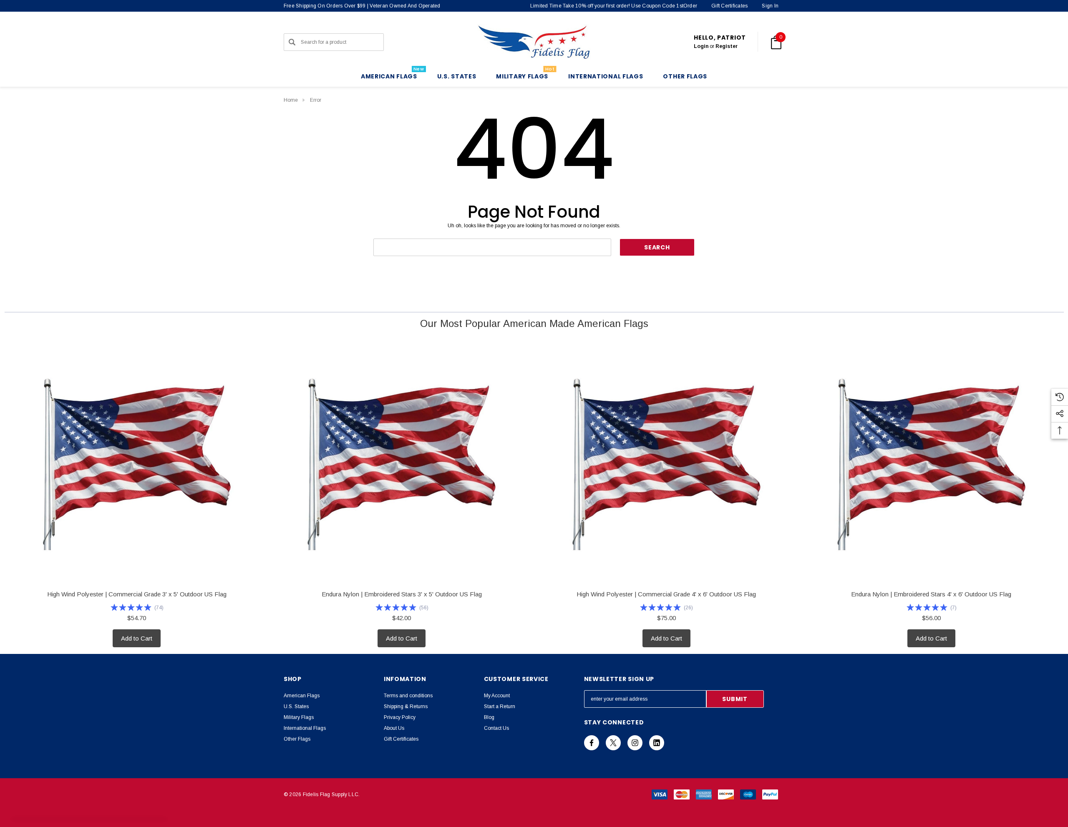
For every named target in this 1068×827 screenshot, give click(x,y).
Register (726, 46)
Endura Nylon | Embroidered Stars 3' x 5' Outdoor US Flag (402, 594)
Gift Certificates (729, 6)
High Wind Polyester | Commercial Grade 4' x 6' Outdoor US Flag (666, 594)
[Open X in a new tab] (613, 742)
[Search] (292, 42)
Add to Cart (136, 638)
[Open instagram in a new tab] (634, 742)
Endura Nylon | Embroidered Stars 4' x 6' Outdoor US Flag (931, 594)
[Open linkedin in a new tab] (656, 742)
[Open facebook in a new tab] (591, 742)
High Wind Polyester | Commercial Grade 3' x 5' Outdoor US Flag (137, 594)
